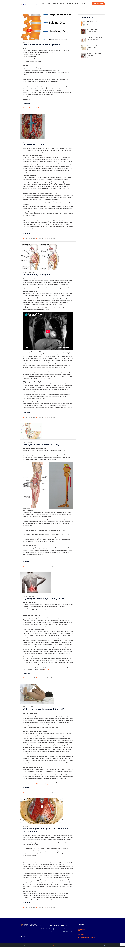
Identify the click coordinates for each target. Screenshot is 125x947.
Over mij (51, 929)
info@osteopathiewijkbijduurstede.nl (87, 937)
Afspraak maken (98, 3)
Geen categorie (44, 108)
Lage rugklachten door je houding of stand (44, 598)
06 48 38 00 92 (81, 934)
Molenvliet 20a (81, 929)
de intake (29, 547)
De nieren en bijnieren (34, 144)
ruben (26, 108)
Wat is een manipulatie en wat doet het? (43, 709)
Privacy (103, 945)
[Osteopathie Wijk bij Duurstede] (29, 3)
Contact (51, 931)
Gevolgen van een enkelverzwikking (41, 444)
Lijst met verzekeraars (93, 945)
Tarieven (64, 929)
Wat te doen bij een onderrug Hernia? (42, 44)
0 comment (34, 108)
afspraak (46, 669)
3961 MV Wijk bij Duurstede (84, 931)
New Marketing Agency (51, 945)
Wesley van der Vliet (30, 238)
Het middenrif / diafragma (36, 274)
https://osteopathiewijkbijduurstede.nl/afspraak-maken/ (40, 784)
